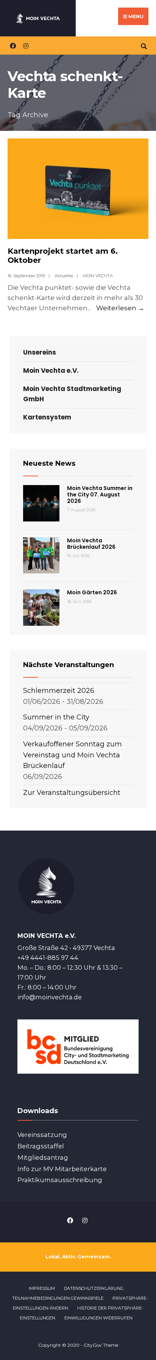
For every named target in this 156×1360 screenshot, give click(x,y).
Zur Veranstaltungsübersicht (71, 792)
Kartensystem (47, 417)
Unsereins (39, 352)
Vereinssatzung (42, 1135)
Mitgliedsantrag (42, 1157)
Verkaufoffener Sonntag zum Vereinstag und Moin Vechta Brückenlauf (72, 755)
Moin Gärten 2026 (92, 592)
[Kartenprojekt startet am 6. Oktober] (78, 188)
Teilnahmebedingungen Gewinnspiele (57, 1298)
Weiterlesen (120, 308)
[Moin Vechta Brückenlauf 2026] (41, 555)
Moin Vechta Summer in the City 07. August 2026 (100, 494)
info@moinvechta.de (49, 997)
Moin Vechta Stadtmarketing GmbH (72, 394)
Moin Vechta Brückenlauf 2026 (91, 544)
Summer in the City (56, 717)
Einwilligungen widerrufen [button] (98, 1318)
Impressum (42, 1288)
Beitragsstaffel (40, 1146)
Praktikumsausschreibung (59, 1180)
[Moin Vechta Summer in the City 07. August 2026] (41, 503)
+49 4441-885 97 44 (47, 957)
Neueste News (49, 463)
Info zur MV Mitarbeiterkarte (62, 1169)
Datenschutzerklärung (93, 1288)
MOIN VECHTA (98, 275)
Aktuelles (64, 275)
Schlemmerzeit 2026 (58, 690)
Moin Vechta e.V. (51, 370)
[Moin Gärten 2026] (41, 607)
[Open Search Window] (143, 45)
